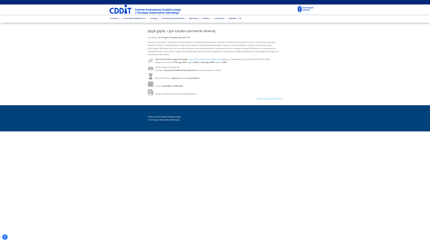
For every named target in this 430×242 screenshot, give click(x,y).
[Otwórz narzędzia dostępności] (5, 237)
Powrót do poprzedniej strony (269, 98)
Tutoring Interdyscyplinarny (173, 18)
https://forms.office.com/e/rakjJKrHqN (205, 59)
